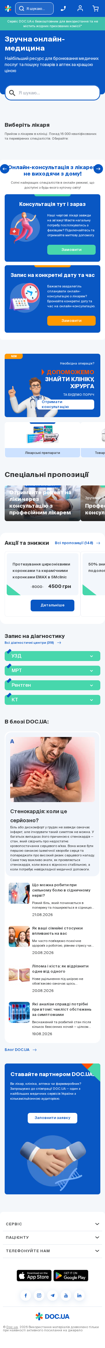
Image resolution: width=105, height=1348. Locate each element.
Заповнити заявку (52, 1118)
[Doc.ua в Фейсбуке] (25, 1295)
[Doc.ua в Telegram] (52, 1295)
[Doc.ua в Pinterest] (79, 1295)
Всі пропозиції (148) (74, 543)
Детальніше (52, 605)
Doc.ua (12, 1327)
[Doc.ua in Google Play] (70, 1275)
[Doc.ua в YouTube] (66, 1295)
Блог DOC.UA (17, 1050)
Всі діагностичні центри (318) (29, 642)
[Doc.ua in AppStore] (34, 1275)
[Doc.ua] (8, 8)
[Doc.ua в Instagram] (39, 1295)
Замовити (71, 250)
